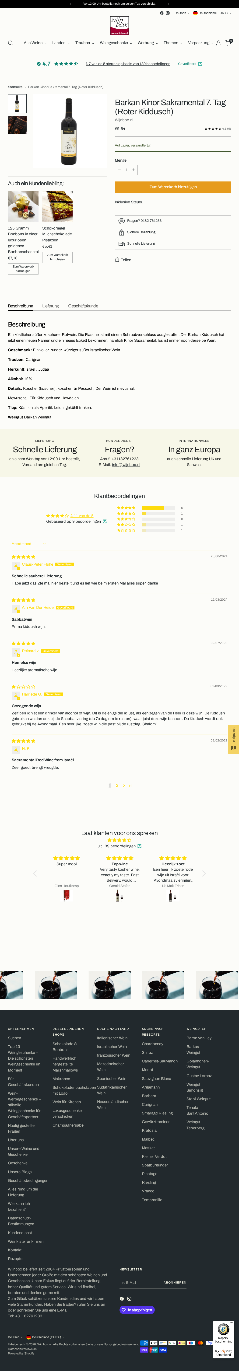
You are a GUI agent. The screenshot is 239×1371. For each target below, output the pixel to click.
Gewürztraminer (156, 1122)
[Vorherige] (71, 4)
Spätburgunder (155, 1165)
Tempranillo (152, 1200)
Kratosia (149, 1130)
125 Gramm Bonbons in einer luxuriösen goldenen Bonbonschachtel (23, 240)
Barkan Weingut (37, 417)
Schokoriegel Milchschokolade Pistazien (57, 234)
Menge (121, 160)
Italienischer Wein (112, 1038)
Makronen (61, 1079)
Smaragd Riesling (157, 1113)
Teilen (126, 260)
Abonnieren (175, 1282)
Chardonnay (152, 1044)
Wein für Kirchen (67, 1102)
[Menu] (231, 1323)
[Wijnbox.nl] (119, 25)
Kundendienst (20, 1233)
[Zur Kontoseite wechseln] (218, 43)
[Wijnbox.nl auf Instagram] (168, 13)
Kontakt (14, 1250)
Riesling (149, 1182)
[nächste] (168, 4)
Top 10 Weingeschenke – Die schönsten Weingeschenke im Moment (24, 1058)
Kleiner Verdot (154, 1156)
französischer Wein (113, 1055)
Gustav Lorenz (199, 1076)
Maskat (148, 1148)
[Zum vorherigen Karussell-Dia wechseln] (216, 946)
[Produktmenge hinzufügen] (133, 170)
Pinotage (149, 1174)
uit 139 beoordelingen (117, 846)
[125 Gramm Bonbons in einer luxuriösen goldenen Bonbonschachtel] (23, 206)
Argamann (151, 1087)
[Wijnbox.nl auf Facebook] (162, 13)
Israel (30, 369)
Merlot (147, 1070)
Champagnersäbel (68, 1125)
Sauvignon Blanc (156, 1078)
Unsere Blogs (20, 1172)
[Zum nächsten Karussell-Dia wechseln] (227, 946)
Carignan (150, 1104)
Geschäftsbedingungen (28, 1180)
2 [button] (117, 785)
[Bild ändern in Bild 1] (17, 103)
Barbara (149, 1096)
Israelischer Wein (112, 1046)
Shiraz (147, 1052)
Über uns (16, 1140)
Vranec (148, 1191)
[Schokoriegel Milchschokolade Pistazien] (57, 206)
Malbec (148, 1139)
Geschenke (18, 1163)
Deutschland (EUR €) (213, 13)
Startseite (15, 87)
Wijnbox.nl (124, 120)
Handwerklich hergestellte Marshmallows (65, 1064)
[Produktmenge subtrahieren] (119, 170)
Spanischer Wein (111, 1078)
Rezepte (15, 1258)
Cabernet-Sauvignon (160, 1061)
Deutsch (180, 13)
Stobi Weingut (198, 1099)
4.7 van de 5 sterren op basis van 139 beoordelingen (128, 64)
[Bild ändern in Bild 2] (17, 125)
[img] (23, 557)
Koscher (30, 388)
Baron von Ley (198, 1038)
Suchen (14, 1038)
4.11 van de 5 (82, 516)
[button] (126, 508)
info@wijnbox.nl (126, 465)
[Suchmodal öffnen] (10, 43)
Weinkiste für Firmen (25, 1241)
